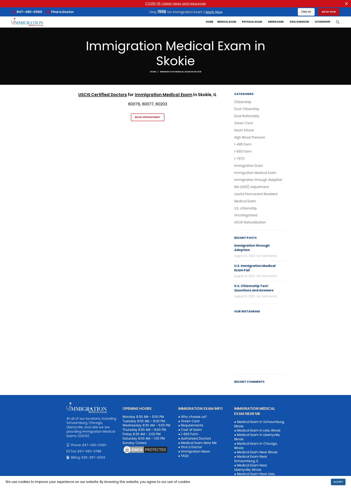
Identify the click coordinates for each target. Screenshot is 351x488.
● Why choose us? (192, 417)
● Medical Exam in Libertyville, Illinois (257, 437)
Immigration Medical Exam (163, 95)
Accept (338, 481)
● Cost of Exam (190, 430)
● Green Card (188, 421)
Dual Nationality (246, 116)
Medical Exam (245, 201)
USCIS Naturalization (250, 222)
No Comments (267, 256)
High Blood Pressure (249, 137)
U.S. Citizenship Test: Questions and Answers (253, 288)
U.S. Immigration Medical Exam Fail (254, 268)
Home (153, 71)
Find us (306, 12)
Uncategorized (245, 215)
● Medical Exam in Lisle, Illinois (257, 430)
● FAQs (183, 456)
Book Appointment (147, 117)
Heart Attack (244, 130)
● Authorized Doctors (194, 438)
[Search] (337, 22)
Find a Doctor (62, 12)
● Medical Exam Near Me (197, 443)
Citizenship (242, 102)
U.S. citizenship (245, 208)
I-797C (239, 159)
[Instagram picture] (242, 325)
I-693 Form (243, 151)
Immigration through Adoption (258, 180)
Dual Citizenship (246, 109)
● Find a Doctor (190, 447)
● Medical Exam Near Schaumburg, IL (250, 458)
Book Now (329, 12)
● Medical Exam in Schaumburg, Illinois (259, 424)
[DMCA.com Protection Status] (145, 449)
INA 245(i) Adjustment (251, 187)
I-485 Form (243, 144)
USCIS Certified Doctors (102, 95)
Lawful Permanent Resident (256, 194)
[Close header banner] (346, 3)
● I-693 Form (188, 434)
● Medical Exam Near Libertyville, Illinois (250, 467)
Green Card (243, 123)
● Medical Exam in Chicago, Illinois (255, 445)
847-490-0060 (29, 12)
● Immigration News (194, 451)
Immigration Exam (248, 166)
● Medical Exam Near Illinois (255, 452)
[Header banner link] (170, 3)
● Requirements (190, 425)
